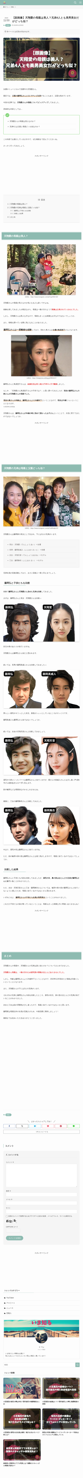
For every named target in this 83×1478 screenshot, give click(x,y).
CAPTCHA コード (12, 1227)
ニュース (9, 1308)
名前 (8, 1191)
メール (9, 1199)
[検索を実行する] (77, 1365)
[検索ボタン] (75, 2)
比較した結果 (18, 213)
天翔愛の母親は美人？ (19, 204)
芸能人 (8, 25)
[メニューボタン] (80, 2)
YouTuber (10, 1298)
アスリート (10, 1303)
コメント (10, 1162)
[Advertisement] (41, 173)
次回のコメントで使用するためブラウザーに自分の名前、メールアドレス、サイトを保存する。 (40, 1216)
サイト (8, 1208)
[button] (9, 1126)
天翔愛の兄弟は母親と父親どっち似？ (25, 207)
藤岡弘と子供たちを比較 (22, 211)
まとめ (12, 217)
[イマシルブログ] (4, 2)
